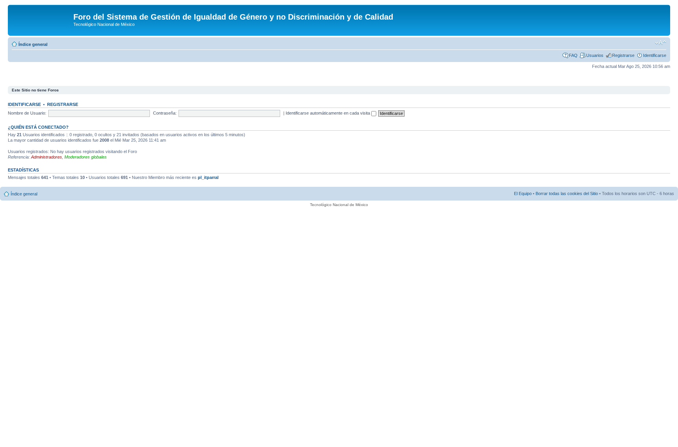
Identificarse (654, 55)
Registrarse (623, 55)
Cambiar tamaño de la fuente (660, 42)
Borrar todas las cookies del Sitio (567, 193)
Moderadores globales (85, 157)
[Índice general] (41, 19)
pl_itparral (208, 177)
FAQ (573, 55)
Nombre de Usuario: (27, 113)
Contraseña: (165, 113)
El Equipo (523, 193)
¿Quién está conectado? (38, 127)
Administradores (46, 157)
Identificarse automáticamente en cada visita (328, 113)
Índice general (32, 44)
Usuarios (594, 55)
